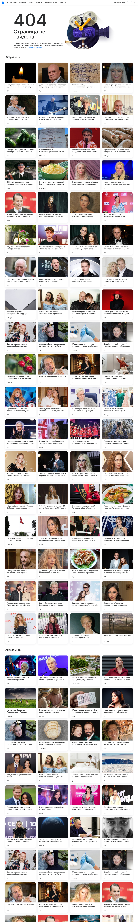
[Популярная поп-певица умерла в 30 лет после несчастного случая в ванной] (20, 78)
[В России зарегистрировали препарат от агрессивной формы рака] (85, 337)
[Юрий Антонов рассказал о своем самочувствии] (20, 800)
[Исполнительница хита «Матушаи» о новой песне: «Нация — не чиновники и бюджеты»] (117, 207)
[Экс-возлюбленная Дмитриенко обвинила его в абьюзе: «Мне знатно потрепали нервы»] (53, 240)
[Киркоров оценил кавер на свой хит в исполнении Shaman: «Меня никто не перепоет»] (20, 434)
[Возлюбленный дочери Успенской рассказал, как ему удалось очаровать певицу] (53, 897)
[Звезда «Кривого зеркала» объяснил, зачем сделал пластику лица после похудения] (20, 564)
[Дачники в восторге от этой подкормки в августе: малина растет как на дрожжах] (20, 369)
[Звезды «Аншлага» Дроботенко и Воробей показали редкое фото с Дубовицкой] (53, 466)
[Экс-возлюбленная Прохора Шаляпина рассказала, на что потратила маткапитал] (20, 758)
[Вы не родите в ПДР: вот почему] (85, 661)
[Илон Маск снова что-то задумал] (117, 628)
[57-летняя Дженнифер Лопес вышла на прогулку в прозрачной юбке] (53, 531)
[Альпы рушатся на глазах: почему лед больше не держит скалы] (20, 661)
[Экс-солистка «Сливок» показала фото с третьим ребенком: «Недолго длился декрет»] (85, 693)
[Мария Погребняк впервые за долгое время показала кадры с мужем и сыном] (85, 466)
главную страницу (35, 47)
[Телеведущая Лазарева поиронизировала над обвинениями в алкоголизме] (85, 628)
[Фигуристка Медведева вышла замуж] (20, 897)
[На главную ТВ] (6, 2)
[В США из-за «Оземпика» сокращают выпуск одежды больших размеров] (117, 402)
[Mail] (3, 2)
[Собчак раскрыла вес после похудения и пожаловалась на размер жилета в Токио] (85, 369)
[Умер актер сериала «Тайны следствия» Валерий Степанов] (53, 693)
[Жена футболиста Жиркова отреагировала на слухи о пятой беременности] (53, 402)
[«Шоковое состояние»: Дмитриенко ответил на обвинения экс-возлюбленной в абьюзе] (85, 272)
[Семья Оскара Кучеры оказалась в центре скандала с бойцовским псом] (117, 240)
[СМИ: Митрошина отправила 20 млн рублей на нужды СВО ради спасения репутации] (53, 499)
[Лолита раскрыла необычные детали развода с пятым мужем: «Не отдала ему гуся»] (117, 304)
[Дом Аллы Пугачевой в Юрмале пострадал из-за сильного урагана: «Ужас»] (53, 564)
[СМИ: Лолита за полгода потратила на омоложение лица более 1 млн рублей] (117, 661)
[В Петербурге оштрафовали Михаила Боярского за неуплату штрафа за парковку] (20, 175)
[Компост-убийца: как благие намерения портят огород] (117, 693)
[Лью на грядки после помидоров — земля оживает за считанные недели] (20, 693)
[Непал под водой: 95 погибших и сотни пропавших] (20, 531)
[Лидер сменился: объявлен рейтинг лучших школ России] (53, 758)
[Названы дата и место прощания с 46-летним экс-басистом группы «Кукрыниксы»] (53, 110)
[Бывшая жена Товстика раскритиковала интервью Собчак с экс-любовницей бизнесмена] (117, 596)
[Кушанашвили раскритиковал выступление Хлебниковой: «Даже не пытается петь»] (117, 832)
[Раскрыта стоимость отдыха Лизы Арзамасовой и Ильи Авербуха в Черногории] (20, 596)
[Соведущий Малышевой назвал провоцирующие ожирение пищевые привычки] (53, 865)
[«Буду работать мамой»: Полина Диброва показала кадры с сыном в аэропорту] (20, 499)
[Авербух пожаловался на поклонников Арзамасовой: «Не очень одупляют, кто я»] (85, 865)
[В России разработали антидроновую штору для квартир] (20, 304)
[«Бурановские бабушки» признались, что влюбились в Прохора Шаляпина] (85, 434)
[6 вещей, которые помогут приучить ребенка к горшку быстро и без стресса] (117, 369)
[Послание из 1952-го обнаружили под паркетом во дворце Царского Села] (85, 78)
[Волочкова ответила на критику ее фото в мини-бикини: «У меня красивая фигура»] (117, 800)
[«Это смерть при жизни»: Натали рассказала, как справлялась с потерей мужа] (117, 78)
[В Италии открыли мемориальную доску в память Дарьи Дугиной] (53, 143)
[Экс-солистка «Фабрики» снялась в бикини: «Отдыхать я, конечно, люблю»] (20, 726)
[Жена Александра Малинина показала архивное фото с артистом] (117, 272)
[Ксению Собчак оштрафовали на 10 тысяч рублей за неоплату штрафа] (20, 207)
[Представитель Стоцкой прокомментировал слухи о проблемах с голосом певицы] (20, 402)
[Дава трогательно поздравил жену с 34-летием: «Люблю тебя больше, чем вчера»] (85, 596)
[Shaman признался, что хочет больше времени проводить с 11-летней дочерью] (85, 402)
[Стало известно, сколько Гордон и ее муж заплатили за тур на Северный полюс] (85, 175)
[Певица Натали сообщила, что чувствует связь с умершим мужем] (53, 434)
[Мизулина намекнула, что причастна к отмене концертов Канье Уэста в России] (117, 175)
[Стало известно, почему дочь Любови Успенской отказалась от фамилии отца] (117, 466)
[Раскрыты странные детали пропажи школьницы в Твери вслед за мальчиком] (117, 434)
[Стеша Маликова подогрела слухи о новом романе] (20, 628)
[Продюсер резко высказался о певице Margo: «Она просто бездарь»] (117, 758)
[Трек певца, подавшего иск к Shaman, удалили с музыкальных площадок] (53, 800)
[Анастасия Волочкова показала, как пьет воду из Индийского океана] (53, 337)
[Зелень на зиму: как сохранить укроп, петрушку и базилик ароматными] (85, 800)
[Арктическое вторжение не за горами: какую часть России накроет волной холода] (117, 897)
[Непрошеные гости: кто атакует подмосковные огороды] (53, 832)
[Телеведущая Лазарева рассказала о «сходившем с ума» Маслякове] (85, 726)
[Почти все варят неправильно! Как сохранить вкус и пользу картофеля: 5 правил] (53, 175)
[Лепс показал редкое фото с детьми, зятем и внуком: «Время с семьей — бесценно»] (53, 661)
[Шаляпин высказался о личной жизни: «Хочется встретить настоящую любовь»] (117, 865)
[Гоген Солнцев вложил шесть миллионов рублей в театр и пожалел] (85, 531)
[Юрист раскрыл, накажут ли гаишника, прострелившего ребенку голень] (53, 726)
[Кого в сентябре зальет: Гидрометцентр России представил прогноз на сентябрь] (20, 832)
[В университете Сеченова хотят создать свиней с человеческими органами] (117, 143)
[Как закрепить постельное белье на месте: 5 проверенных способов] (85, 897)
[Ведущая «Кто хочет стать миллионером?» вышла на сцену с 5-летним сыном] (117, 531)
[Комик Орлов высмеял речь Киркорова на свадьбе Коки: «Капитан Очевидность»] (53, 596)
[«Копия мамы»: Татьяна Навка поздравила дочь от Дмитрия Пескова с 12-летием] (53, 207)
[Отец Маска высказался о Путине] (53, 369)
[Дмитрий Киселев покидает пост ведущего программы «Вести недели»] (53, 78)
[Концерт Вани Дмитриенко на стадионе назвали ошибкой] (85, 110)
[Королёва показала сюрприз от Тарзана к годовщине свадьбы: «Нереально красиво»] (85, 240)
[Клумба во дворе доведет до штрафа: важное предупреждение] (20, 240)
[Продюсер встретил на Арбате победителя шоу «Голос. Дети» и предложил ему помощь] (85, 143)
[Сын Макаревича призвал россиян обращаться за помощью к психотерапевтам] (20, 337)
